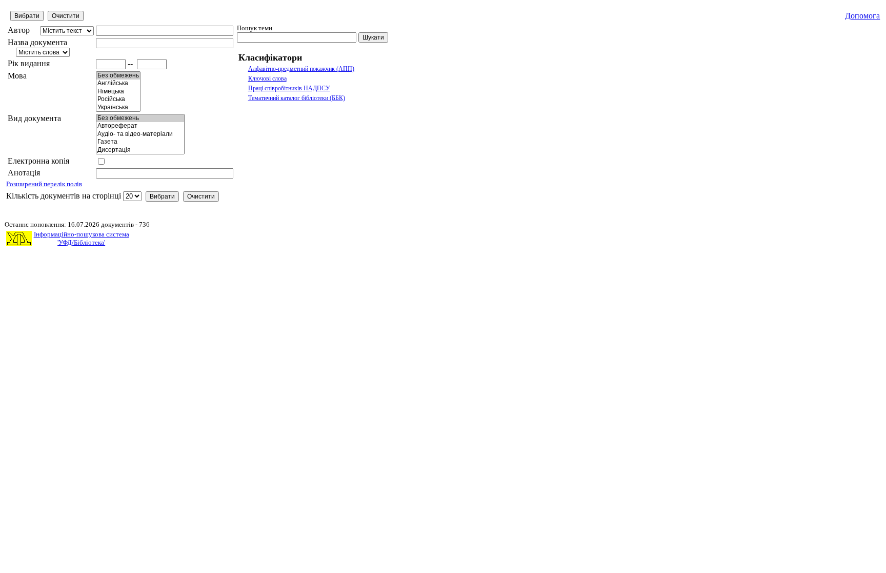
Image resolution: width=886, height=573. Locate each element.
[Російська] (118, 99)
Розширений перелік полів (44, 184)
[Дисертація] (140, 150)
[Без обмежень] (118, 76)
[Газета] (140, 142)
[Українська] (118, 107)
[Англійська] (118, 83)
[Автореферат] (140, 126)
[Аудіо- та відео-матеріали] (140, 134)
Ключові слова (267, 78)
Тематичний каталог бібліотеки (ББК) (296, 98)
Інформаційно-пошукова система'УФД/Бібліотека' (81, 238)
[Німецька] (118, 91)
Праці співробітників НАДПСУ (289, 88)
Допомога (862, 15)
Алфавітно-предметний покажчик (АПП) (301, 68)
